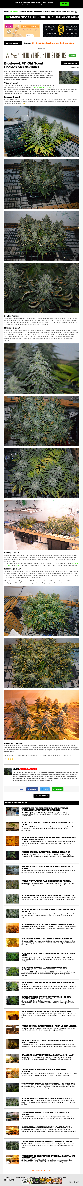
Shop (58, 12)
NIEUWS (30, 12)
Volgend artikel (41, 796)
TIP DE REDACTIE (68, 12)
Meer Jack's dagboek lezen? (41, 1170)
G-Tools (17, 565)
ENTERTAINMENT (49, 12)
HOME (6, 12)
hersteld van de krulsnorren (43, 87)
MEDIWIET (22, 12)
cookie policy (53, 5)
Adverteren (8, 1177)
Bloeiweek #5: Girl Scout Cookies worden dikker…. (55, 43)
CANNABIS (13, 12)
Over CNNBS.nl (20, 1177)
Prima (64, 4)
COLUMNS (38, 12)
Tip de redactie (9, 1180)
